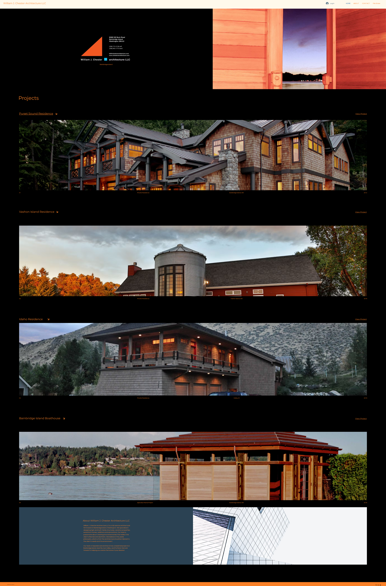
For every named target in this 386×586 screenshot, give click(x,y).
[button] (366, 3)
